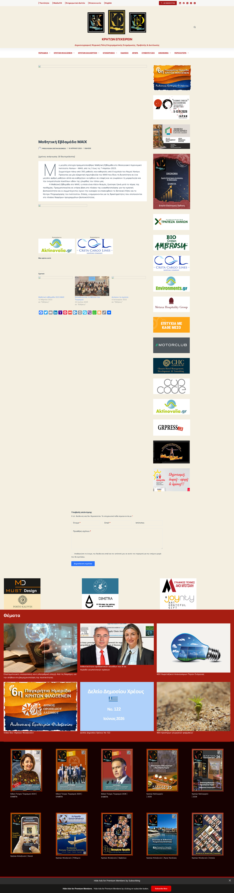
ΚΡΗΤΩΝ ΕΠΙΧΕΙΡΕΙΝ (117, 39)
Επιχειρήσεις (109, 53)
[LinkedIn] (180, 3)
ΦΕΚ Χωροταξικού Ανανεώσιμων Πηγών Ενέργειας (180, 674)
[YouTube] (195, 3)
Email (107, 523)
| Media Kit (57, 3)
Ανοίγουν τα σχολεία (120, 297)
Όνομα (76, 523)
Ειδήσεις (124, 53)
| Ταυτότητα (43, 3)
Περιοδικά (43, 53)
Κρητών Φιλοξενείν (63, 53)
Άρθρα (135, 53)
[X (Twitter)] (187, 3)
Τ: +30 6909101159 (168, 3)
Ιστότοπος (140, 523)
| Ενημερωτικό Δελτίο (75, 3)
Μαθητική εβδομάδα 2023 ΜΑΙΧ (51, 297)
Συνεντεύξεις (148, 53)
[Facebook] (184, 3)
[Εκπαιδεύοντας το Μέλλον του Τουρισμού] (92, 286)
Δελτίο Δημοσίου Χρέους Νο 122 (95, 732)
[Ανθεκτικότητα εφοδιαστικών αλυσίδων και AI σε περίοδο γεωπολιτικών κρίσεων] (117, 644)
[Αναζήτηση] (195, 27)
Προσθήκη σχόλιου (82, 531)
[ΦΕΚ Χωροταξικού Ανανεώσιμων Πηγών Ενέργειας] (193, 648)
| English (108, 3)
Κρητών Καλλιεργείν (87, 53)
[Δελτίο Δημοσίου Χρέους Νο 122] (117, 706)
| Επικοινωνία (94, 3)
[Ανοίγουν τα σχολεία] (129, 286)
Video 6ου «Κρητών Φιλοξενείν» (19, 732)
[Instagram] (191, 3)
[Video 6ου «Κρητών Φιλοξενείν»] (40, 706)
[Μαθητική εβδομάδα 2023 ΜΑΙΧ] (55, 286)
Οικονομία (163, 53)
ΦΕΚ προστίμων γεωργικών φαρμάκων (175, 732)
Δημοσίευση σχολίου (83, 563)
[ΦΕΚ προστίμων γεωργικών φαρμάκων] (193, 706)
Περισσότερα (180, 53)
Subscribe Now (161, 889)
